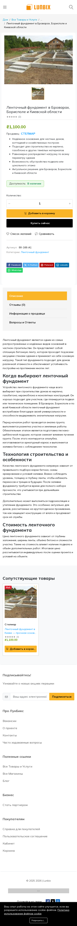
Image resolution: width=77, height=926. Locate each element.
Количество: (13, 195)
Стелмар (27, 133)
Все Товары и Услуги (24, 19)
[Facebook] (48, 901)
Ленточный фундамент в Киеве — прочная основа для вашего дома (20, 632)
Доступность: (17, 183)
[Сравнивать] (35, 596)
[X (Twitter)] (53, 901)
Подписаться (61, 696)
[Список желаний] (35, 591)
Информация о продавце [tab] (27, 313)
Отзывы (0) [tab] (17, 304)
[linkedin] (58, 901)
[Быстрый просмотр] (35, 587)
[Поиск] (71, 7)
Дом (5, 19)
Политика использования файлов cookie (36, 911)
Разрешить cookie (39, 920)
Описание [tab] (16, 296)
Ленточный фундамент (35, 252)
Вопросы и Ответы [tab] (22, 322)
